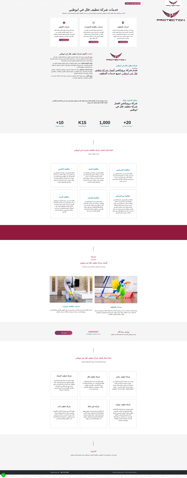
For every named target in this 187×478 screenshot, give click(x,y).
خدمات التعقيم (64, 27)
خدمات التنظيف (123, 27)
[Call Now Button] (3, 475)
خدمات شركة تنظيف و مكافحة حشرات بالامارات (93, 266)
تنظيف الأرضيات (88, 57)
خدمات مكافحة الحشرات (93, 27)
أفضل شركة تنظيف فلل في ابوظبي (73, 54)
